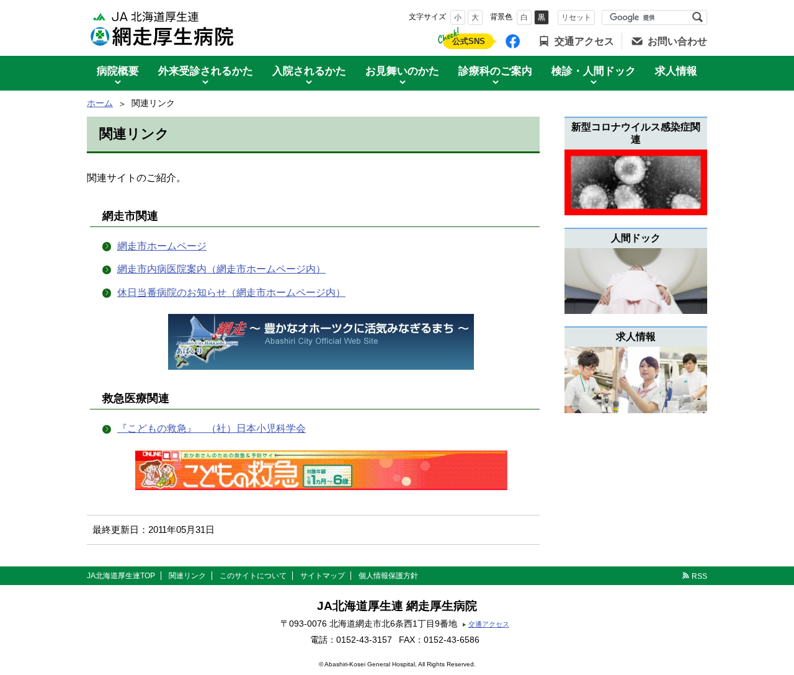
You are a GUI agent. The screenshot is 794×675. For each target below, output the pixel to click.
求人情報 (676, 71)
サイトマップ (322, 575)
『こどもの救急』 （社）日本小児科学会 (211, 428)
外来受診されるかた (205, 71)
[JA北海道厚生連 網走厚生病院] (164, 28)
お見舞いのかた (402, 71)
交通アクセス (584, 41)
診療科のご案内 (495, 71)
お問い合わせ (677, 41)
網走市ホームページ (162, 246)
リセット (576, 17)
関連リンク (187, 575)
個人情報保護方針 (388, 575)
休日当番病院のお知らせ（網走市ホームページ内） (231, 292)
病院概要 (118, 71)
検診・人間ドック (593, 71)
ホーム (100, 103)
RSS (699, 576)
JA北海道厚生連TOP (121, 575)
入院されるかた (309, 71)
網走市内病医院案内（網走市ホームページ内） (221, 269)
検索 (697, 17)
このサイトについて (253, 575)
